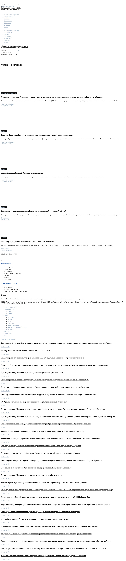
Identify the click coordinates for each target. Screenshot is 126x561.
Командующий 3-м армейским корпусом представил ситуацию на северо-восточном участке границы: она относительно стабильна (56, 343)
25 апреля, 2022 (6, 105)
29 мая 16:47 (5, 515)
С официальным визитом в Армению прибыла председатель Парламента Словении (36, 468)
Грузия (10, 321)
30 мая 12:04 (5, 435)
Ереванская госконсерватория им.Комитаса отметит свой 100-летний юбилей (33, 211)
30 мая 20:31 (5, 369)
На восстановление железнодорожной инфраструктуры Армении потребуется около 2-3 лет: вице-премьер (46, 424)
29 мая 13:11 (5, 537)
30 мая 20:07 (5, 420)
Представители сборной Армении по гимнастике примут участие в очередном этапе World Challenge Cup (45, 497)
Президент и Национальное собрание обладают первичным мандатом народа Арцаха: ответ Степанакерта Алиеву (49, 526)
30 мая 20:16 (5, 405)
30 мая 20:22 (5, 391)
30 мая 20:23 (5, 383)
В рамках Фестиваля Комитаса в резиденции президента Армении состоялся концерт (37, 135)
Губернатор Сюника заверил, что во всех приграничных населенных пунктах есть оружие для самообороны (46, 534)
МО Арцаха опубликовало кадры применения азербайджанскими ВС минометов (35, 402)
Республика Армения (7, 104)
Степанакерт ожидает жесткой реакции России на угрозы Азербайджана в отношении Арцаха (40, 453)
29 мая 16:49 (5, 508)
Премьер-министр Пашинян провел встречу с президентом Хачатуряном (31, 475)
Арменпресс (8, 287)
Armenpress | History (11, 289)
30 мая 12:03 (5, 442)
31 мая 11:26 (5, 354)
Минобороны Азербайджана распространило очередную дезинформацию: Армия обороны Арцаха (42, 431)
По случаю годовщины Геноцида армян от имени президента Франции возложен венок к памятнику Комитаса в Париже (52, 97)
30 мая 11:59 (5, 457)
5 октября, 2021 (6, 143)
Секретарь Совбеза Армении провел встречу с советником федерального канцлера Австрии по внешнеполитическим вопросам (54, 365)
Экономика (8, 21)
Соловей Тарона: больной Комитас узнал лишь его (22, 173)
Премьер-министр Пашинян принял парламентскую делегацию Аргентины (32, 372)
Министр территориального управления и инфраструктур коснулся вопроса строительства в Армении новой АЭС (48, 394)
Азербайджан (13, 325)
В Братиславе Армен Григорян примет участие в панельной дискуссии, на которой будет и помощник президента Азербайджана (55, 504)
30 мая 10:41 (5, 471)
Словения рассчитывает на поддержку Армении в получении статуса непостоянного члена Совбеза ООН (45, 380)
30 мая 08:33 (5, 486)
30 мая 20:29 (5, 376)
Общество (7, 23)
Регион (6, 19)
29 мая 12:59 (5, 544)
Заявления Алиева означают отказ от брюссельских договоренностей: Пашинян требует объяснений (43, 556)
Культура (7, 25)
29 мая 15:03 (5, 530)
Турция (11, 323)
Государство (8, 17)
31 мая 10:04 (5, 361)
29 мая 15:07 (5, 522)
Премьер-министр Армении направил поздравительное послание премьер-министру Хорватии (41, 446)
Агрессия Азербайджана (17, 327)
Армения (11, 311)
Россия (11, 317)
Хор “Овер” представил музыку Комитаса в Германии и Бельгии (27, 241)
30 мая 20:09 (5, 413)
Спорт (6, 27)
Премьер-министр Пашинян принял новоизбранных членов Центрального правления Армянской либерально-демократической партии (58, 416)
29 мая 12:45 (5, 559)
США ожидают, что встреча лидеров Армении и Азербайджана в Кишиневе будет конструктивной (42, 358)
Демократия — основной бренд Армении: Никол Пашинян (25, 350)
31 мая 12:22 (5, 347)
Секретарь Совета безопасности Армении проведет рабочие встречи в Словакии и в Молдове (40, 512)
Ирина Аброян (5, 218)
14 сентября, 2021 (7, 181)
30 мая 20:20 (5, 398)
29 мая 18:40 (5, 500)
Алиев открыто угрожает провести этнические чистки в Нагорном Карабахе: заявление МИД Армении (44, 482)
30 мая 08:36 (5, 479)
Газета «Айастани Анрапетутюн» (15, 291)
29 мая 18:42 (5, 493)
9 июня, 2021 (5, 219)
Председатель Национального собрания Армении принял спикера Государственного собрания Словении (45, 387)
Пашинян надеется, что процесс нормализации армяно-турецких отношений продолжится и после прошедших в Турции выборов (56, 541)
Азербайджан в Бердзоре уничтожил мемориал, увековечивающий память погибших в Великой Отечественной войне (50, 438)
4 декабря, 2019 (6, 250)
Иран (10, 319)
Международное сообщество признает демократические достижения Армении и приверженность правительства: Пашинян (53, 548)
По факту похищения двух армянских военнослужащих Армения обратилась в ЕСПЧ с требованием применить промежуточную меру (57, 490)
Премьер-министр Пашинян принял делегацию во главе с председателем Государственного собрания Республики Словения (53, 409)
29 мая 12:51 (5, 552)
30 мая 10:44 (5, 464)
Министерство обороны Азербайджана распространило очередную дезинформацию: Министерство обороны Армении (51, 460)
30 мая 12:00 (5, 449)
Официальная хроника (11, 15)
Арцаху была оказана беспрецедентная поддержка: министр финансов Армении (35, 519)
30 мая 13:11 (5, 427)
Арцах (10, 313)
